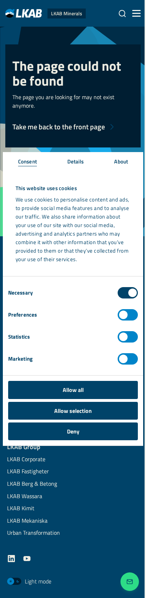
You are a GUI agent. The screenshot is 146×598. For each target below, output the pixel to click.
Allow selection (73, 410)
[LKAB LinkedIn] (11, 558)
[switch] (128, 314)
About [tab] (121, 161)
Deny (73, 431)
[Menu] (136, 13)
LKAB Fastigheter (28, 471)
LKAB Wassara (24, 496)
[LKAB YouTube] (27, 558)
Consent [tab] (27, 161)
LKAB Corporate (26, 459)
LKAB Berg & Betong (32, 484)
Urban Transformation (33, 533)
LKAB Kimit (20, 508)
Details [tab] (75, 161)
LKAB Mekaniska (27, 521)
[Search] (122, 13)
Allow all (73, 390)
